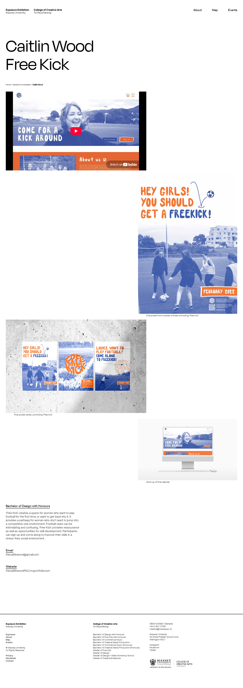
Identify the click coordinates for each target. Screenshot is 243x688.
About (197, 10)
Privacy (9, 655)
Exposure (10, 634)
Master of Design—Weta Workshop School (113, 655)
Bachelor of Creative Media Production (111, 642)
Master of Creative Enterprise (107, 658)
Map (215, 10)
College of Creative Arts (105, 625)
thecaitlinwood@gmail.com (22, 554)
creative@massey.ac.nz (161, 629)
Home (8, 84)
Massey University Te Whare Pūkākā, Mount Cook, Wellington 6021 (164, 637)
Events (232, 10)
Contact (10, 661)
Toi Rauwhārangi (48, 11)
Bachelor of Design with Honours (108, 634)
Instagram (154, 645)
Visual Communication (22, 84)
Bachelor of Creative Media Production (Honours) (116, 647)
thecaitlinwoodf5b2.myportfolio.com (28, 570)
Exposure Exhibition (16, 625)
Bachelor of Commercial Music (107, 640)
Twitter (153, 650)
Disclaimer (11, 658)
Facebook (154, 647)
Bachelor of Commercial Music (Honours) (112, 645)
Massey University (17, 11)
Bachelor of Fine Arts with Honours (109, 637)
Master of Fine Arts (102, 650)
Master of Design (101, 653)
